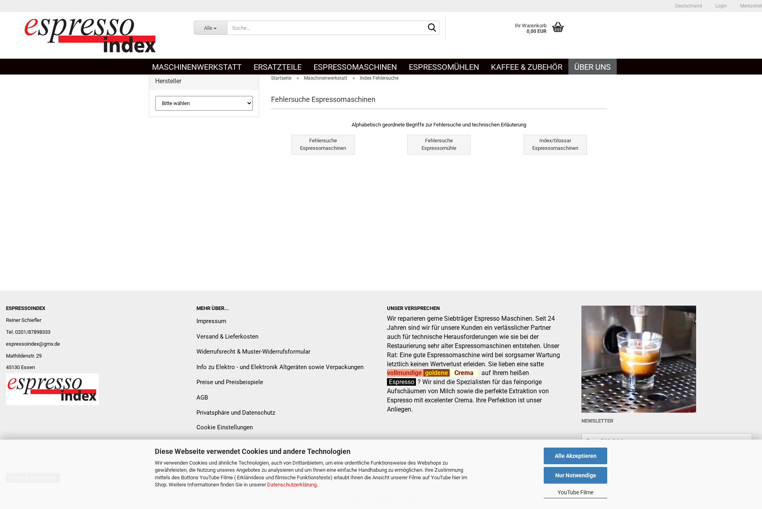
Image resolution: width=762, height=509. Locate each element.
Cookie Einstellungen (224, 427)
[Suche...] (431, 28)
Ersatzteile (278, 67)
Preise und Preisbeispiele (229, 382)
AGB (202, 397)
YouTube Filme (575, 492)
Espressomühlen (444, 67)
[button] (688, 6)
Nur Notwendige (575, 475)
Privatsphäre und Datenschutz (235, 412)
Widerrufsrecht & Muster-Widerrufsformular (253, 351)
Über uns (592, 67)
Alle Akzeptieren (576, 456)
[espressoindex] (91, 35)
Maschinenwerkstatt (197, 67)
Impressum (211, 321)
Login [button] (720, 6)
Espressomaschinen (355, 67)
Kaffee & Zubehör (526, 67)
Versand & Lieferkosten (227, 336)
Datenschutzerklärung (292, 485)
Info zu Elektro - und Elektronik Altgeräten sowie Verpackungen (280, 367)
